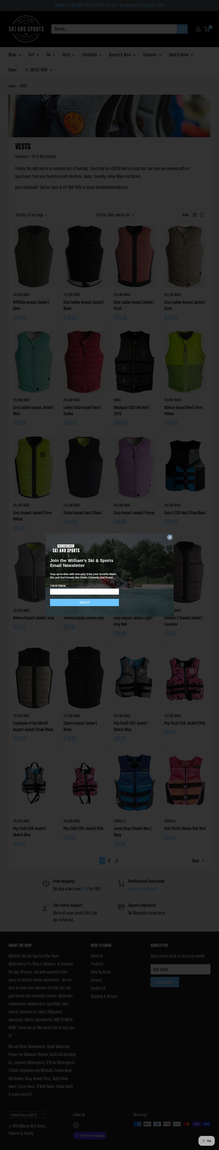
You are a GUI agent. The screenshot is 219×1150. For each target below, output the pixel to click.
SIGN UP (84, 602)
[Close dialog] (170, 537)
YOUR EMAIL (58, 585)
